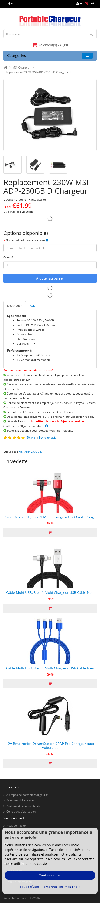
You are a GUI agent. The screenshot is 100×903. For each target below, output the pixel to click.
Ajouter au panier (50, 278)
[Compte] (79, 4)
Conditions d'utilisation (21, 811)
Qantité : (8, 257)
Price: (7, 206)
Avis (32, 306)
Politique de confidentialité (23, 806)
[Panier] (86, 4)
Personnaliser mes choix (61, 886)
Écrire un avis (47, 437)
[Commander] (92, 4)
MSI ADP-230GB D (30, 452)
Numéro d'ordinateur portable (26, 240)
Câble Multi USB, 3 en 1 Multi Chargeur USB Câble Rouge (50, 517)
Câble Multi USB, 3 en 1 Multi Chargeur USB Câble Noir (50, 592)
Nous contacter (16, 826)
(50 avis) (31, 437)
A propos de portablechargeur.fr (27, 795)
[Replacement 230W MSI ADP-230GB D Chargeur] (50, 115)
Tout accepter (50, 875)
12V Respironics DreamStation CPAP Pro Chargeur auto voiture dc (50, 745)
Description (14, 306)
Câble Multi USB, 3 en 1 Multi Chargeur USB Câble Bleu (50, 668)
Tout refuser (29, 886)
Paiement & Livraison (20, 800)
